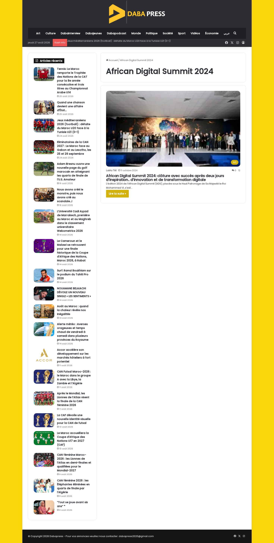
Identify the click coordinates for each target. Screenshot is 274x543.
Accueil (113, 60)
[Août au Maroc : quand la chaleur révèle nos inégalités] (44, 311)
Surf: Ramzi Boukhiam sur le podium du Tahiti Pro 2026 (74, 274)
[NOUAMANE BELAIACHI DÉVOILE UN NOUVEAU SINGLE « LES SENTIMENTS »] (44, 293)
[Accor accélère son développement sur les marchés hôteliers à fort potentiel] (44, 355)
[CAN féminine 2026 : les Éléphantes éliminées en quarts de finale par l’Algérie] (44, 486)
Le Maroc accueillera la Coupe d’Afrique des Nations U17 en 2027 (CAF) (73, 439)
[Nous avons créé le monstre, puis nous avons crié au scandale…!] (44, 195)
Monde (136, 33)
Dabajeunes (94, 33)
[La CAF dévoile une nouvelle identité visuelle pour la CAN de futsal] (44, 420)
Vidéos (195, 33)
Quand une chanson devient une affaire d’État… (71, 106)
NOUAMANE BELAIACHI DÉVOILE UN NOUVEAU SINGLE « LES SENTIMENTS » (74, 292)
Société (168, 33)
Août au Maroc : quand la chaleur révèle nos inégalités (72, 310)
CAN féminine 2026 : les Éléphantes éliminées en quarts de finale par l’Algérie (73, 486)
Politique (152, 33)
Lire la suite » (117, 193)
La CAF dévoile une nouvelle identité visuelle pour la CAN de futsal (73, 419)
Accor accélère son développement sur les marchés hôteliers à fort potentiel (73, 355)
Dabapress (56, 536)
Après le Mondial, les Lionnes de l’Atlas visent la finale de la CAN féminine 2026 (73, 399)
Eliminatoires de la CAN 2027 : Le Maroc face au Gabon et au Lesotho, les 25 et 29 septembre (123, 41)
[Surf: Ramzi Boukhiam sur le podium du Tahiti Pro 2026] (44, 276)
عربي (227, 33)
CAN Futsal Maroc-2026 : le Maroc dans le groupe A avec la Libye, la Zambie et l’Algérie (74, 377)
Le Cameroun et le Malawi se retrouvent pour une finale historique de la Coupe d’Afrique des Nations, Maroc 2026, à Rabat (72, 250)
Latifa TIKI (111, 170)
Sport (181, 33)
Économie (211, 33)
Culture (50, 33)
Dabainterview (70, 33)
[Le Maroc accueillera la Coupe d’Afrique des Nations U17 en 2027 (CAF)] (44, 438)
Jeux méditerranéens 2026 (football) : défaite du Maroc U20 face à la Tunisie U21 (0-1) (73, 126)
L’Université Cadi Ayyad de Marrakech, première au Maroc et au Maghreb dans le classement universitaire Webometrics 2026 (74, 221)
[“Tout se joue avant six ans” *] (44, 507)
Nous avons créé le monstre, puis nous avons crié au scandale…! (70, 195)
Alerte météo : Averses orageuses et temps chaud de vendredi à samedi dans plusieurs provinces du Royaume (72, 332)
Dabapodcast (116, 33)
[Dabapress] (137, 12)
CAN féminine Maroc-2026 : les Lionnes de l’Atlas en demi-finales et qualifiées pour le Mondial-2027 (74, 462)
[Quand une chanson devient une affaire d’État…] (44, 107)
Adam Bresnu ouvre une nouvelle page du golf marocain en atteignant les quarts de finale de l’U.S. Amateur (73, 171)
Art (38, 33)
